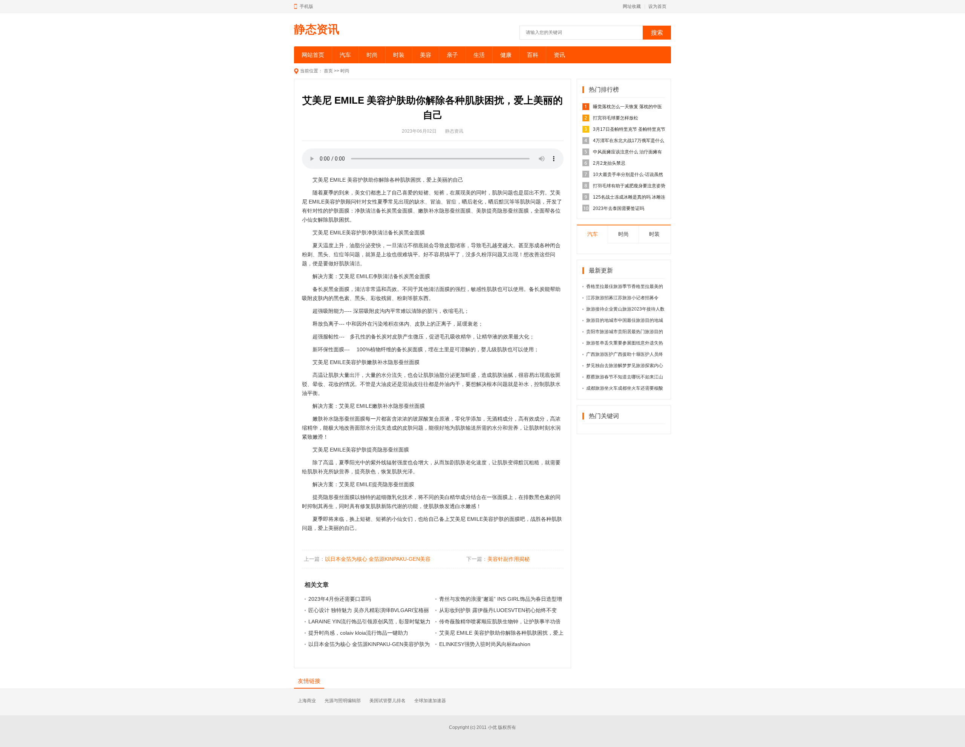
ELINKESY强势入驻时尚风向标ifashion (484, 644)
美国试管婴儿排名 (387, 700)
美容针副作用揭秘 (508, 559)
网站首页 (313, 55)
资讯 (559, 55)
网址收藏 (632, 6)
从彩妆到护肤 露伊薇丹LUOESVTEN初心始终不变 (498, 610)
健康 (506, 55)
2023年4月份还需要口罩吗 (339, 599)
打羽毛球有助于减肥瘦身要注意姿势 (629, 185)
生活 (479, 55)
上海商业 (307, 700)
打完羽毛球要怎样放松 (615, 118)
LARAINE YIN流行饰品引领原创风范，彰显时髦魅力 (369, 621)
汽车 (345, 55)
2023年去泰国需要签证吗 (618, 208)
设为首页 (657, 6)
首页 (328, 70)
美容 (425, 55)
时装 (398, 55)
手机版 (306, 6)
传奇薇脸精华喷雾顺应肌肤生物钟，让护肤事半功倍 (500, 621)
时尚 (372, 55)
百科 (532, 55)
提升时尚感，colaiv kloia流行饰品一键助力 (358, 633)
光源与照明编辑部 (343, 700)
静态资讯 (316, 29)
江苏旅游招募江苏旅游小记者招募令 (622, 297)
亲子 (452, 55)
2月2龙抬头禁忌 (609, 163)
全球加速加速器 (430, 700)
